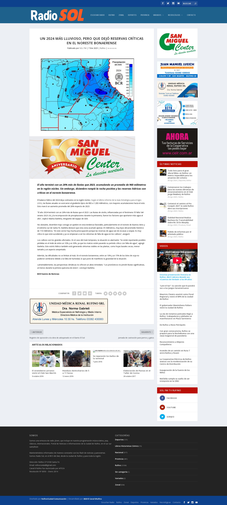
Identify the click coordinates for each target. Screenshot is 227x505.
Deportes (132, 15)
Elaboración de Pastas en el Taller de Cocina (137, 371)
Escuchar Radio (98, 15)
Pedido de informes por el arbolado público (179, 233)
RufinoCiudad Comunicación (54, 499)
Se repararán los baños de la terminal (106, 357)
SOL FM (82, 48)
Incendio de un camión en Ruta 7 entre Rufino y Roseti (175, 351)
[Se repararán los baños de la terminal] (107, 351)
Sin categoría (121, 472)
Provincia (145, 15)
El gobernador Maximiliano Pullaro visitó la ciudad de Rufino (176, 306)
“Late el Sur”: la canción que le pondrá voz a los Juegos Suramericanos (177, 287)
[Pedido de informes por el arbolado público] (163, 233)
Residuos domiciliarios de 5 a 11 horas (76, 371)
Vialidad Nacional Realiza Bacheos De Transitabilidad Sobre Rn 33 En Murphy (180, 220)
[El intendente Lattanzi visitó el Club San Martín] (46, 358)
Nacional (119, 452)
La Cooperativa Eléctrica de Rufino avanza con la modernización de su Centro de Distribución (176, 361)
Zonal (121, 15)
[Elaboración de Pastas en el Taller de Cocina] (137, 358)
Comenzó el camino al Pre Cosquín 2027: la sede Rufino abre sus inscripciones (181, 206)
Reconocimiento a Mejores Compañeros (172, 343)
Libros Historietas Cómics (126, 446)
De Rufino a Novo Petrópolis (172, 325)
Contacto (191, 15)
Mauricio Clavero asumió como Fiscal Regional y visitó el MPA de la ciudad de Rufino (177, 296)
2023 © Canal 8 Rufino (92, 499)
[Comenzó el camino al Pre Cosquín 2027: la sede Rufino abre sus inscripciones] (163, 205)
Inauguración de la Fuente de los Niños (175, 371)
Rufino (112, 15)
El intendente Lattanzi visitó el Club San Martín (44, 371)
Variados (157, 15)
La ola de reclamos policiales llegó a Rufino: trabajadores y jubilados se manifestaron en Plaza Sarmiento (176, 316)
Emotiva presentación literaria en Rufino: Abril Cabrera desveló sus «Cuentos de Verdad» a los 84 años (176, 277)
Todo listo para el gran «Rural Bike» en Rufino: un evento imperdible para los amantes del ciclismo (180, 174)
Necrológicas (174, 15)
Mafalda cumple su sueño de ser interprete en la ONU (175, 380)
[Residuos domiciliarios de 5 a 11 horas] (76, 358)
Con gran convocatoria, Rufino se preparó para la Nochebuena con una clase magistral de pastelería (177, 333)
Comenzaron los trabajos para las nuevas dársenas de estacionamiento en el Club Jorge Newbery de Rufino (181, 191)
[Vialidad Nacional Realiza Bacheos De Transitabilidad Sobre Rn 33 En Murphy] (163, 219)
